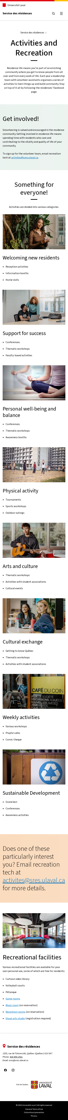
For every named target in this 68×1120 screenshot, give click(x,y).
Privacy (34, 1116)
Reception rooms (15, 1012)
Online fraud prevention (34, 1112)
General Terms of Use (34, 1109)
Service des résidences (17, 13)
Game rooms (13, 998)
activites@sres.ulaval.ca (24, 157)
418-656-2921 (16, 1056)
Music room (12, 1005)
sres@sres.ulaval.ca (18, 1060)
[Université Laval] (34, 1085)
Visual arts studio (15, 1018)
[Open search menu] (53, 13)
